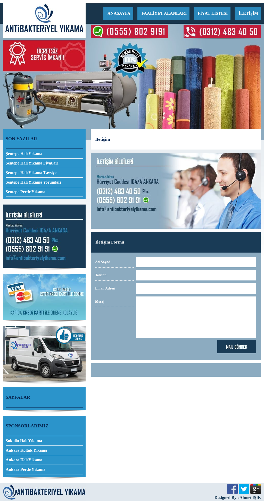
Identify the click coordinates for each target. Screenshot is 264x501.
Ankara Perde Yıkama (25, 469)
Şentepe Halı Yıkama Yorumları (33, 182)
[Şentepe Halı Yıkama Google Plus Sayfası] (255, 492)
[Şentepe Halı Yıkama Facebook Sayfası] (232, 492)
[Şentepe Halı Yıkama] (44, 36)
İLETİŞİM (248, 13)
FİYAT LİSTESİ (213, 13)
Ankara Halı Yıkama (24, 460)
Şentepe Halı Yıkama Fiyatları (32, 163)
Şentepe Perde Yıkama (25, 192)
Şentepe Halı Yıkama (24, 153)
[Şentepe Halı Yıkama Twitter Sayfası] (244, 492)
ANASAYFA (119, 13)
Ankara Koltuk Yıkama (26, 450)
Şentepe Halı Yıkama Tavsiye (31, 172)
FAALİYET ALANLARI (164, 13)
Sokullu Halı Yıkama (24, 441)
